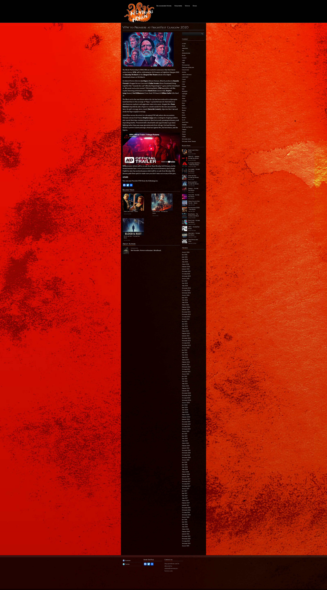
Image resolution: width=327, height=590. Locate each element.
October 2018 (186, 455)
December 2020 (186, 393)
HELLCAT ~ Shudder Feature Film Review (193, 157)
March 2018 (185, 472)
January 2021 (185, 390)
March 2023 (185, 331)
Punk (183, 113)
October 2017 (186, 484)
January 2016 (185, 534)
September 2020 (186, 400)
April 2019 (185, 441)
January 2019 (185, 448)
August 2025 (185, 278)
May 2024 (185, 300)
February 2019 (186, 445)
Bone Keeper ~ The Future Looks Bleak (193, 215)
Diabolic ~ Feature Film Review (193, 189)
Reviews (184, 117)
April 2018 (185, 469)
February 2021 (186, 388)
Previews (184, 108)
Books (183, 55)
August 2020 (186, 402)
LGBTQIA (184, 93)
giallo (183, 82)
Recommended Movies (164, 6)
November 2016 (186, 510)
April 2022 (185, 357)
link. (156, 181)
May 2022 (185, 355)
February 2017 (186, 503)
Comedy (184, 58)
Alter (183, 46)
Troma (184, 134)
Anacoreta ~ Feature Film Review (194, 234)
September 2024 (186, 293)
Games (184, 79)
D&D (183, 62)
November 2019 (186, 424)
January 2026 (185, 269)
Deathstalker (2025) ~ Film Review (194, 208)
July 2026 (184, 254)
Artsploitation (186, 53)
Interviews (184, 91)
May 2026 (185, 259)
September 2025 (186, 276)
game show (185, 77)
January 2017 (185, 505)
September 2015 (186, 543)
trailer (184, 132)
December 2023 (186, 312)
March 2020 (185, 414)
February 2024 (186, 307)
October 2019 (186, 426)
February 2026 (186, 266)
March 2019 (185, 443)
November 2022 (186, 340)
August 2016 (185, 517)
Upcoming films (186, 139)
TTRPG (184, 136)
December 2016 (186, 507)
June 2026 (185, 257)
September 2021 (186, 371)
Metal (183, 96)
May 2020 (185, 410)
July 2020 (185, 405)
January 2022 (185, 364)
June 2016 (184, 522)
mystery (184, 101)
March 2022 (185, 359)
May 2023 (185, 326)
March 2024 (185, 305)
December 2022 (186, 338)
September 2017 (186, 486)
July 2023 (184, 321)
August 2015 (185, 546)
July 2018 (184, 462)
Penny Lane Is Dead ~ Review (131, 211)
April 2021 (185, 383)
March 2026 (185, 264)
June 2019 (184, 436)
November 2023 (186, 314)
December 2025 (186, 271)
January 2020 (186, 419)
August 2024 (185, 295)
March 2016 (185, 529)
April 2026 (185, 262)
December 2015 (186, 536)
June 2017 (184, 493)
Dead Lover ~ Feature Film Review (194, 221)
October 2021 (186, 369)
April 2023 (185, 328)
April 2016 (185, 527)
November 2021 (186, 367)
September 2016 (186, 515)
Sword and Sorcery (187, 127)
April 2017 (185, 498)
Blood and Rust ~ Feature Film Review (132, 237)
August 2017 (185, 488)
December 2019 (186, 422)
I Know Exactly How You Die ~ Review (194, 202)
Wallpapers (178, 6)
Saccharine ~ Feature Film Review (194, 170)
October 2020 (186, 398)
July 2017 (184, 491)
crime (183, 60)
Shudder (184, 124)
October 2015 (186, 541)
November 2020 (186, 395)
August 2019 (185, 431)
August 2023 (185, 319)
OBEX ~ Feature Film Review (194, 227)
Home (195, 6)
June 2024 (184, 297)
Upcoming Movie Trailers (189, 141)
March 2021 (185, 386)
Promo (184, 110)
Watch (187, 6)
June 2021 (184, 379)
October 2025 (186, 274)
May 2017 (185, 495)
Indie (183, 89)
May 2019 (185, 438)
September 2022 (186, 345)
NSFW (183, 105)
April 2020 (185, 412)
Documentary (186, 65)
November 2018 (186, 453)
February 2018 (186, 474)
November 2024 (186, 288)
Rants (183, 115)
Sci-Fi (183, 120)
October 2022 (186, 343)
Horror (184, 86)
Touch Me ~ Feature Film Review (193, 195)
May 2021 (185, 381)
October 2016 (186, 512)
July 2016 (184, 519)
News (183, 103)
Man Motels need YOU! (193, 240)
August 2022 (185, 348)
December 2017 (186, 479)
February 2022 (186, 362)
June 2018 (184, 464)
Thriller (184, 129)
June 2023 (184, 324)
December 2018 (186, 450)
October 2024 (186, 290)
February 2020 (186, 417)
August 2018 (185, 460)
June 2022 (184, 352)
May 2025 (185, 283)
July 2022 (184, 350)
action (184, 43)
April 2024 (185, 302)
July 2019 (184, 433)
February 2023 (186, 333)
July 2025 (184, 281)
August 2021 (185, 374)
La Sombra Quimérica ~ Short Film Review (194, 163)
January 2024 (185, 309)
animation (185, 48)
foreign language (187, 74)
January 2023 (185, 336)
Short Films (185, 122)
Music (183, 98)
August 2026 (185, 252)
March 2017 (185, 500)
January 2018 (185, 476)
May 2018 (185, 467)
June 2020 (185, 407)
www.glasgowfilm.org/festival (148, 168)
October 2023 (186, 317)
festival (184, 72)
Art (183, 50)
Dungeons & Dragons (188, 67)
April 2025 (185, 285)
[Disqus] (151, 276)
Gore (183, 84)
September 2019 (186, 429)
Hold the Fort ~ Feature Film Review (160, 212)
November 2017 (186, 481)
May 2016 (185, 524)
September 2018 (186, 457)
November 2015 (186, 538)
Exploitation (185, 70)
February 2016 (186, 531)
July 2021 (184, 376)
